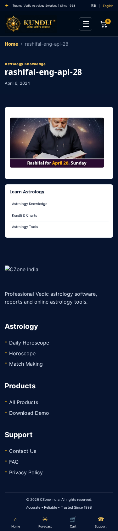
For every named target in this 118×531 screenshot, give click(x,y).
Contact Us (22, 451)
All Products (23, 402)
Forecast (45, 522)
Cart (73, 522)
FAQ (14, 462)
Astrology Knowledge (29, 204)
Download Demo (29, 413)
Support (101, 522)
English (108, 5)
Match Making (26, 364)
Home (11, 44)
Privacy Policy (26, 472)
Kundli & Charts (24, 215)
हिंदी (93, 5)
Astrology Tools (25, 227)
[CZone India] (39, 24)
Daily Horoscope (29, 343)
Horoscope (22, 353)
